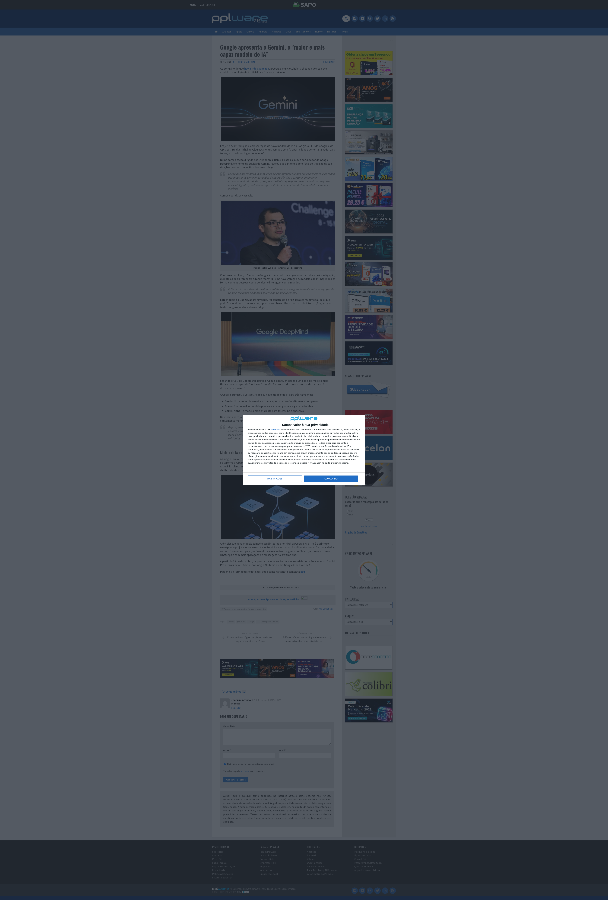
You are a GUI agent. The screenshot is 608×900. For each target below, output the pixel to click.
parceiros (275, 429)
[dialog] (304, 450)
